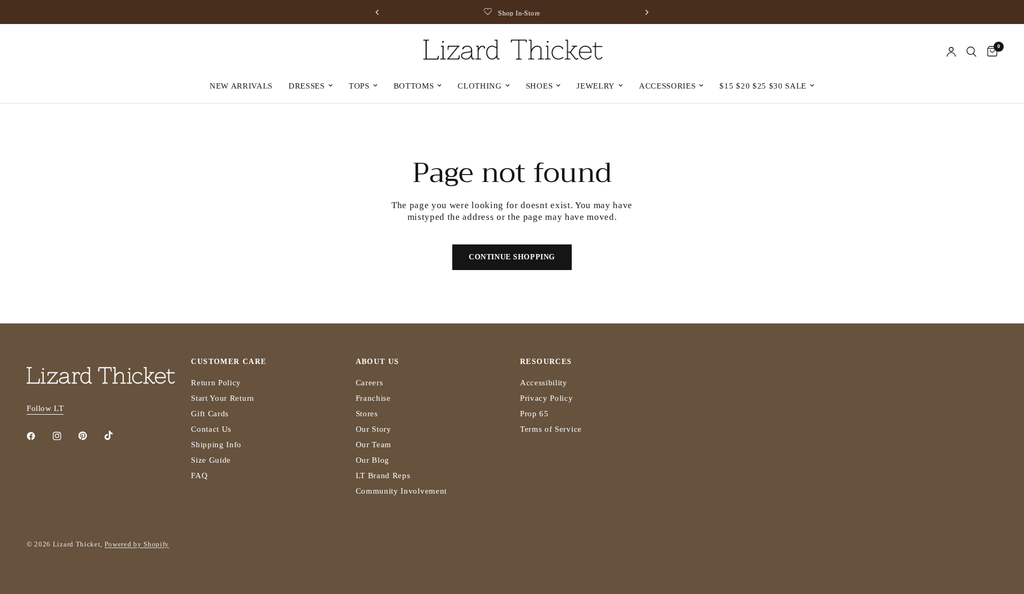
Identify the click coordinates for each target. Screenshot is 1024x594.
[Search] (971, 51)
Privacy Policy (546, 398)
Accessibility (543, 382)
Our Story (373, 429)
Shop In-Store (519, 13)
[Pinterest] (90, 436)
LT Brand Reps (383, 475)
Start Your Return (222, 398)
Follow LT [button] (45, 408)
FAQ (199, 475)
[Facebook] (38, 436)
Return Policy (216, 382)
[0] (989, 51)
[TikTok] (116, 435)
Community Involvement (401, 491)
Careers (369, 382)
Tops (359, 86)
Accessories (667, 86)
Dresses (307, 86)
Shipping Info (216, 444)
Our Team (373, 444)
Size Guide (211, 460)
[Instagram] (64, 436)
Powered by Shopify (137, 544)
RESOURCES (546, 362)
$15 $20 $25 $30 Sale (762, 86)
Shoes (539, 86)
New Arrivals (241, 86)
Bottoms (414, 86)
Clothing (479, 86)
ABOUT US (377, 362)
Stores (367, 413)
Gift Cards (210, 413)
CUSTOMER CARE (228, 362)
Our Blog (372, 460)
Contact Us (211, 429)
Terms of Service (551, 429)
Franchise (373, 398)
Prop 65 (534, 413)
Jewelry (596, 86)
